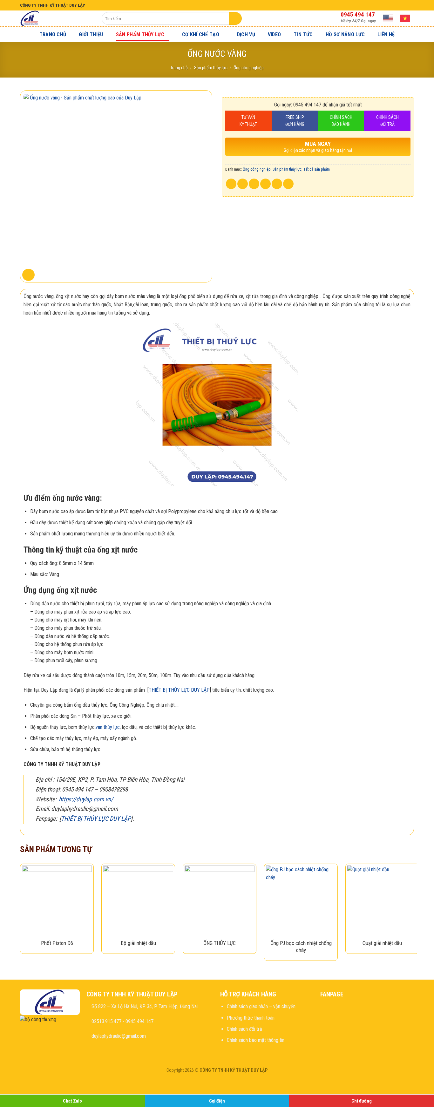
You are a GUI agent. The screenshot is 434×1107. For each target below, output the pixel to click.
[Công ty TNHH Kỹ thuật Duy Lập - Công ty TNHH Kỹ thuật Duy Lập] (56, 18)
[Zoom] (28, 275)
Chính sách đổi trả (244, 1029)
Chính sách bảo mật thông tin (255, 1040)
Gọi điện (217, 1101)
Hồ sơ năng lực (345, 34)
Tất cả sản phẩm (316, 169)
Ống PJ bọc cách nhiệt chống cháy (301, 946)
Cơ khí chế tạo (200, 34)
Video (274, 34)
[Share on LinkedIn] (288, 184)
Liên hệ (386, 34)
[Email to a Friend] (254, 184)
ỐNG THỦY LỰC (219, 943)
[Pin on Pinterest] (265, 184)
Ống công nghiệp (249, 67)
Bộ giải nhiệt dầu (138, 943)
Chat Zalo (72, 1101)
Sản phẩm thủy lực (140, 34)
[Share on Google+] (277, 184)
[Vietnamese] (405, 18)
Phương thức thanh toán (251, 1018)
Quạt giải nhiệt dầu (382, 943)
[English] (388, 18)
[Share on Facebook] (231, 184)
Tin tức (303, 34)
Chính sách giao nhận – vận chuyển (261, 1006)
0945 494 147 (358, 14)
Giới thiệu (91, 34)
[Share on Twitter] (242, 184)
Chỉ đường (361, 1101)
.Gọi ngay (358, 21)
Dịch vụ (246, 34)
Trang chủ (52, 34)
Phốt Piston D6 (57, 943)
